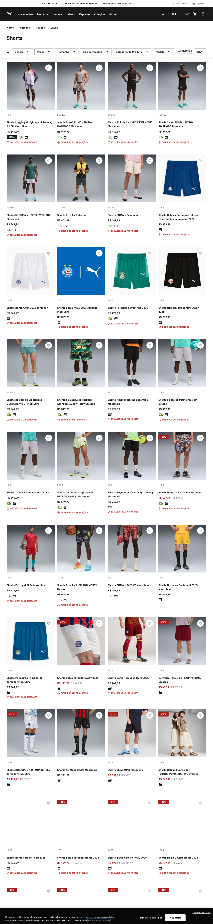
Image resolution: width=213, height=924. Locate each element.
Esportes (84, 14)
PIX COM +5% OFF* (51, 3)
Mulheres (43, 14)
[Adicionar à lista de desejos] (48, 67)
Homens (58, 14)
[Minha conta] (203, 14)
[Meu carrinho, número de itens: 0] (195, 14)
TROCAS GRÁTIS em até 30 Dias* (118, 3)
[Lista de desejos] (187, 14)
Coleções (99, 14)
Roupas (40, 27)
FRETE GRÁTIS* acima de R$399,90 (81, 3)
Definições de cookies (151, 917)
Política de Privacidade (99, 920)
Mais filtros (183, 51)
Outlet (113, 14)
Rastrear (182, 3)
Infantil (71, 14)
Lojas (201, 3)
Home (10, 27)
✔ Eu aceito (175, 917)
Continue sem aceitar (202, 912)
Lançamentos (25, 14)
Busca (172, 13)
